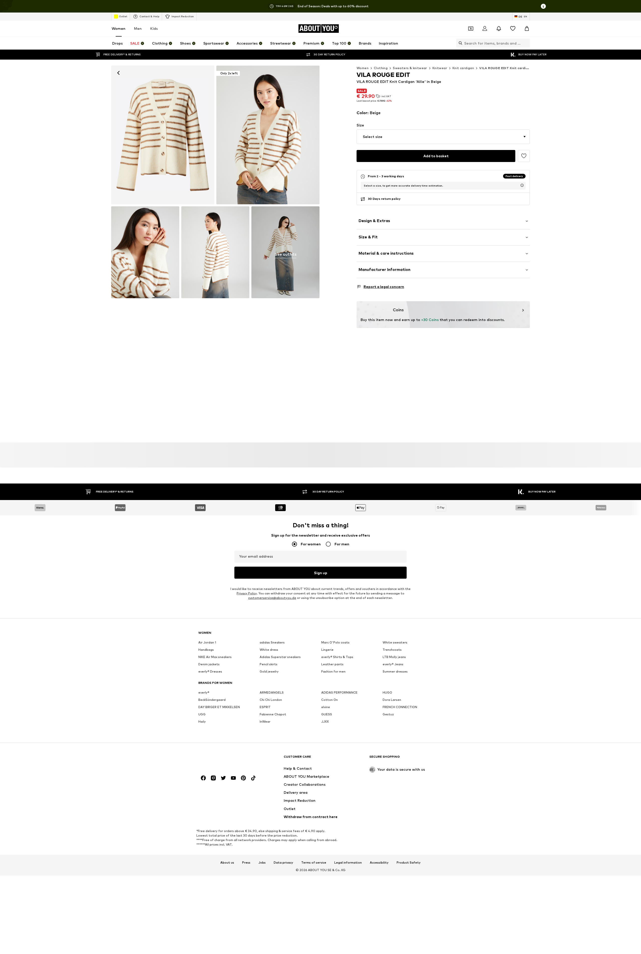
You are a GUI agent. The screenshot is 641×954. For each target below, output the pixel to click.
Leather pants (332, 664)
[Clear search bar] (526, 43)
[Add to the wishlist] (524, 156)
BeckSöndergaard (212, 700)
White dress (269, 650)
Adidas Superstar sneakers (280, 657)
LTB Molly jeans (394, 657)
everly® (203, 693)
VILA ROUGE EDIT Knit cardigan (505, 68)
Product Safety (409, 862)
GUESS (326, 714)
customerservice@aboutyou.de (272, 598)
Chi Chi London (271, 700)
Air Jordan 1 (207, 643)
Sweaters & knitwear (410, 68)
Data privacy (283, 862)
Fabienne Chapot (273, 714)
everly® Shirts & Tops (337, 657)
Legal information (348, 862)
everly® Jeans (393, 664)
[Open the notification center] (499, 28)
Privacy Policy (247, 593)
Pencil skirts (268, 664)
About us (227, 862)
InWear (265, 722)
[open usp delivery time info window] (522, 185)
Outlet (123, 16)
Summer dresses (395, 672)
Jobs (262, 862)
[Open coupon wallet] (471, 29)
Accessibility (379, 862)
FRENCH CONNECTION (400, 707)
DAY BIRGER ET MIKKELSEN (219, 707)
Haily (202, 722)
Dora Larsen (392, 700)
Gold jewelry (269, 672)
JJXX (325, 722)
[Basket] (527, 29)
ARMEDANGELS (272, 693)
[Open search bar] (459, 43)
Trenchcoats (392, 650)
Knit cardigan (463, 68)
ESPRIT (265, 707)
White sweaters (395, 643)
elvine (325, 707)
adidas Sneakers (272, 643)
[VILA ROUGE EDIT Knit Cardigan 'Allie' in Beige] (145, 252)
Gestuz (388, 714)
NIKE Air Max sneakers (215, 657)
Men (138, 28)
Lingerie (327, 650)
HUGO (387, 693)
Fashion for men (333, 672)
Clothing (381, 68)
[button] (443, 136)
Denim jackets (209, 664)
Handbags (206, 650)
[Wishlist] (513, 29)
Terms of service (313, 862)
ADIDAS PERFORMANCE (339, 693)
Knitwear (439, 68)
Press (246, 862)
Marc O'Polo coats (335, 643)
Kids (154, 28)
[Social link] (203, 778)
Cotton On (329, 700)
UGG (202, 714)
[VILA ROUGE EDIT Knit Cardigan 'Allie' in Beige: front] (162, 135)
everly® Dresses (210, 672)
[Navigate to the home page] (225, 759)
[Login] (485, 29)
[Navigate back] (118, 73)
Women (118, 28)
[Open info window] (543, 6)
